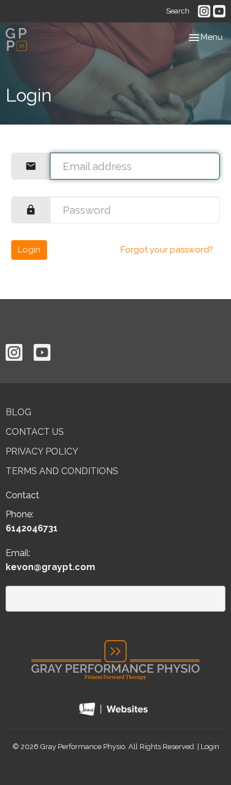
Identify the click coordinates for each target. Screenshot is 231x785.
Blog (18, 412)
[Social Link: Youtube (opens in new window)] (219, 11)
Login (29, 250)
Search (178, 11)
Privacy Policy (42, 451)
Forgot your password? (167, 250)
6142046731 (32, 528)
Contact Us (35, 431)
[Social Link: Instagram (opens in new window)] (204, 11)
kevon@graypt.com (50, 567)
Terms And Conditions (62, 471)
